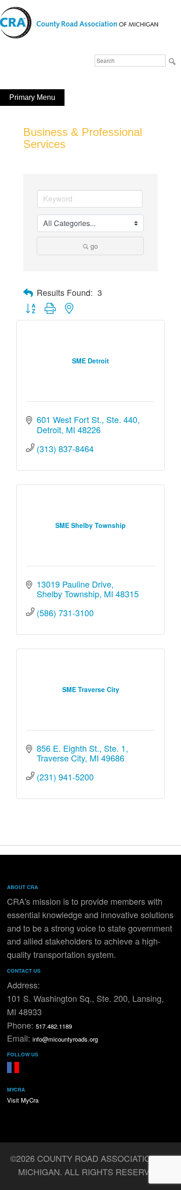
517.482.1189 (54, 1026)
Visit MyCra (23, 1100)
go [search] (94, 246)
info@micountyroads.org (65, 1039)
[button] (28, 292)
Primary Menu (32, 97)
